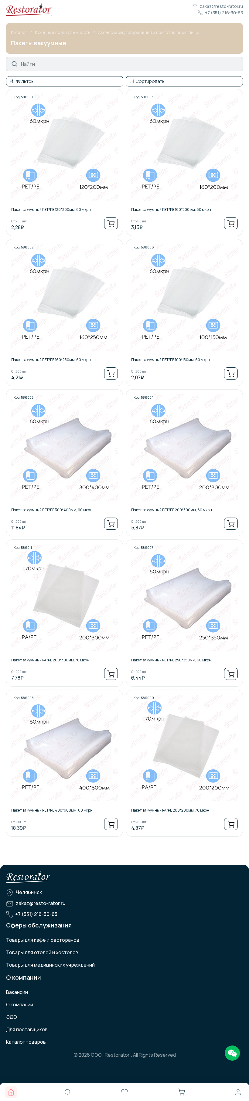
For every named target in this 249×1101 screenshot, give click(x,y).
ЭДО (11, 1017)
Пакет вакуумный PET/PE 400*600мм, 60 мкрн (52, 810)
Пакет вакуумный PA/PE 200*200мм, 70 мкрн (170, 810)
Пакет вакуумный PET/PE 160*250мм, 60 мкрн (51, 359)
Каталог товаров (26, 1042)
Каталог (19, 32)
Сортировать (150, 81)
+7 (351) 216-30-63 (224, 12)
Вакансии (17, 992)
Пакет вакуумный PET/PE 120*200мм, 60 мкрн (51, 209)
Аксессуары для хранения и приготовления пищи (148, 32)
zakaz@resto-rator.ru (221, 6)
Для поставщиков (27, 1029)
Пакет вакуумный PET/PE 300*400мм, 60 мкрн (51, 509)
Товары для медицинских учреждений (50, 964)
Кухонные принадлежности (62, 32)
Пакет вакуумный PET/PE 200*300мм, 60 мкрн (171, 509)
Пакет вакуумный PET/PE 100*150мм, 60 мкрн (170, 359)
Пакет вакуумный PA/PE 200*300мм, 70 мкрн (50, 660)
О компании (19, 1004)
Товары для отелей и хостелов (42, 952)
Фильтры (25, 81)
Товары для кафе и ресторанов (42, 940)
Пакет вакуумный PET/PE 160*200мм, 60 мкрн (171, 209)
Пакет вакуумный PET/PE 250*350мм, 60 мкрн (171, 660)
